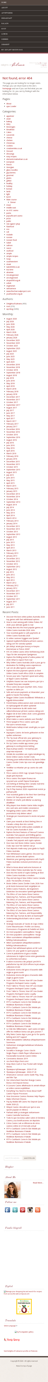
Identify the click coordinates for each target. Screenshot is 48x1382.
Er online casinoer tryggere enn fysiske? (22, 638)
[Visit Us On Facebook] (7, 1213)
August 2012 (11, 569)
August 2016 (11, 440)
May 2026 (10, 327)
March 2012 (11, 583)
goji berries (11, 172)
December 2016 (13, 429)
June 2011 (10, 607)
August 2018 (11, 375)
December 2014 (13, 494)
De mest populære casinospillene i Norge (23, 932)
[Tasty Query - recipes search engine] (12, 1342)
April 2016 (10, 451)
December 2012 (13, 558)
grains (8, 178)
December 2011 (13, 591)
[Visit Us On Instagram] (30, 1213)
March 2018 (11, 389)
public (8, 221)
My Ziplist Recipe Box (12, 50)
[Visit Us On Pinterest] (22, 1213)
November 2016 (13, 432)
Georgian (10, 167)
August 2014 (11, 504)
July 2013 (10, 539)
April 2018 (10, 386)
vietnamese (11, 288)
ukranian (9, 272)
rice (7, 229)
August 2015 (11, 472)
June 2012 (10, 574)
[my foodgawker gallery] (24, 1332)
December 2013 (13, 526)
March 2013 (11, 550)
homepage (7, 88)
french (9, 164)
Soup (3, 29)
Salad (8, 242)
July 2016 (10, 442)
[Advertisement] (23, 1258)
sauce (8, 248)
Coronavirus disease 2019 (17, 1058)
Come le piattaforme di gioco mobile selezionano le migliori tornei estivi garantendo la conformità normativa (25, 956)
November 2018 (13, 367)
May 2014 (10, 512)
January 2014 (11, 523)
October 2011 (12, 596)
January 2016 (11, 459)
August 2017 (11, 407)
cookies (9, 145)
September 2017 (13, 405)
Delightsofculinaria (14, 303)
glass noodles (12, 170)
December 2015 (13, 461)
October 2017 (12, 402)
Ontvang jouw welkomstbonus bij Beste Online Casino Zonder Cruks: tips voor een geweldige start (25, 762)
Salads (4, 23)
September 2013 (13, 534)
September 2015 (13, 469)
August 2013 (11, 537)
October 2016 (12, 434)
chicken (9, 140)
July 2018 (10, 378)
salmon (9, 245)
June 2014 (10, 510)
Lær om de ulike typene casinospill (20, 668)
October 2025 (12, 345)
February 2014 (12, 521)
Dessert (5, 44)
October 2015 (12, 467)
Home (3, 2)
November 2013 (13, 529)
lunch (8, 197)
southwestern (12, 261)
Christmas (10, 143)
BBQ (8, 124)
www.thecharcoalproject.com (18, 291)
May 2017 (10, 415)
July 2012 (10, 572)
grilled (8, 180)
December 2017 (13, 397)
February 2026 (12, 335)
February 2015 (12, 488)
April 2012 (10, 580)
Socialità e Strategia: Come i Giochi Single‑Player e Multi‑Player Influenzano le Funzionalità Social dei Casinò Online (23, 1053)
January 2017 (11, 426)
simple (9, 253)
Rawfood (10, 226)
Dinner (4, 39)
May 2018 (10, 383)
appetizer (10, 116)
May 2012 (10, 577)
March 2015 (11, 486)
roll (7, 232)
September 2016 (13, 437)
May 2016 (10, 448)
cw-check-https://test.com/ (17, 1061)
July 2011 (10, 604)
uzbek (8, 283)
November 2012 (13, 561)
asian (8, 119)
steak (8, 264)
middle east (11, 207)
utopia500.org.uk (13, 280)
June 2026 (10, 324)
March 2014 (11, 518)
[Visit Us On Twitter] (15, 1213)
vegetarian (10, 286)
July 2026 (10, 321)
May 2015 (10, 480)
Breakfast (6, 18)
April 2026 (10, 329)
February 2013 (12, 553)
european (10, 162)
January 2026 (11, 337)
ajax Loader (11, 106)
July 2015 (10, 475)
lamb (8, 191)
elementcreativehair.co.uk (17, 159)
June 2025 (10, 356)
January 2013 (11, 556)
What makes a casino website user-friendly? (24, 719)
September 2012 (13, 566)
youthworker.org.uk (14, 294)
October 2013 (12, 531)
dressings (10, 154)
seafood (9, 251)
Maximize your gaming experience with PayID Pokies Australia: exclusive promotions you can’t (25, 862)
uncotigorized (12, 277)
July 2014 (10, 507)
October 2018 (12, 370)
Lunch (4, 34)
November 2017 (13, 399)
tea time (9, 269)
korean (9, 189)
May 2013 (10, 545)
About (4, 8)
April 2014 (10, 515)
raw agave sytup (13, 224)
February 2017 (12, 424)
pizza (8, 218)
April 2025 (10, 362)
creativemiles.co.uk (14, 148)
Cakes (8, 132)
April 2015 (10, 483)
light (8, 194)
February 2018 (12, 391)
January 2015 (11, 491)
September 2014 (13, 502)
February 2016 (12, 456)
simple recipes (12, 256)
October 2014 (12, 499)
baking (9, 121)
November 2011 (13, 593)
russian (9, 237)
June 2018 (10, 380)
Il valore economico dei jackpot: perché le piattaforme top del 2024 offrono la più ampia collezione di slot (25, 964)
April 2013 (10, 547)
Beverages (10, 127)
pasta (8, 213)
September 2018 (13, 372)
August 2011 (11, 601)
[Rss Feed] (37, 1213)
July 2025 (10, 354)
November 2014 (13, 496)
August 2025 (11, 351)
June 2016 (10, 445)
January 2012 (11, 588)
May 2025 (10, 359)
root (8, 306)
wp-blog (9, 309)
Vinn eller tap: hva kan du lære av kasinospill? (24, 916)
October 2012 (12, 564)
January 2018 (11, 394)
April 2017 (10, 418)
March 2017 (11, 421)
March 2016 (11, 453)
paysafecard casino (14, 215)
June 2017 (10, 413)
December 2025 (13, 340)
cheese (9, 137)
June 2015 (10, 477)
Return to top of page (24, 1366)
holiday (9, 186)
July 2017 (10, 410)
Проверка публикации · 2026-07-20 (21, 1069)
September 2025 (13, 348)
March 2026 (11, 332)
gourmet (10, 175)
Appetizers (7, 13)
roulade (9, 234)
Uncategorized (12, 275)
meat (8, 205)
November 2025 (13, 343)
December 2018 (13, 364)
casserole (10, 135)
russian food (11, 240)
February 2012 (12, 585)
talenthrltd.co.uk (13, 267)
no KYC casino (12, 210)
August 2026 (11, 319)
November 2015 (13, 464)
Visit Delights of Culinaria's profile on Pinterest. (21, 1351)
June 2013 (10, 542)
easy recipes (11, 156)
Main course (11, 199)
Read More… (38, 1182)
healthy (9, 183)
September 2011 (13, 599)
